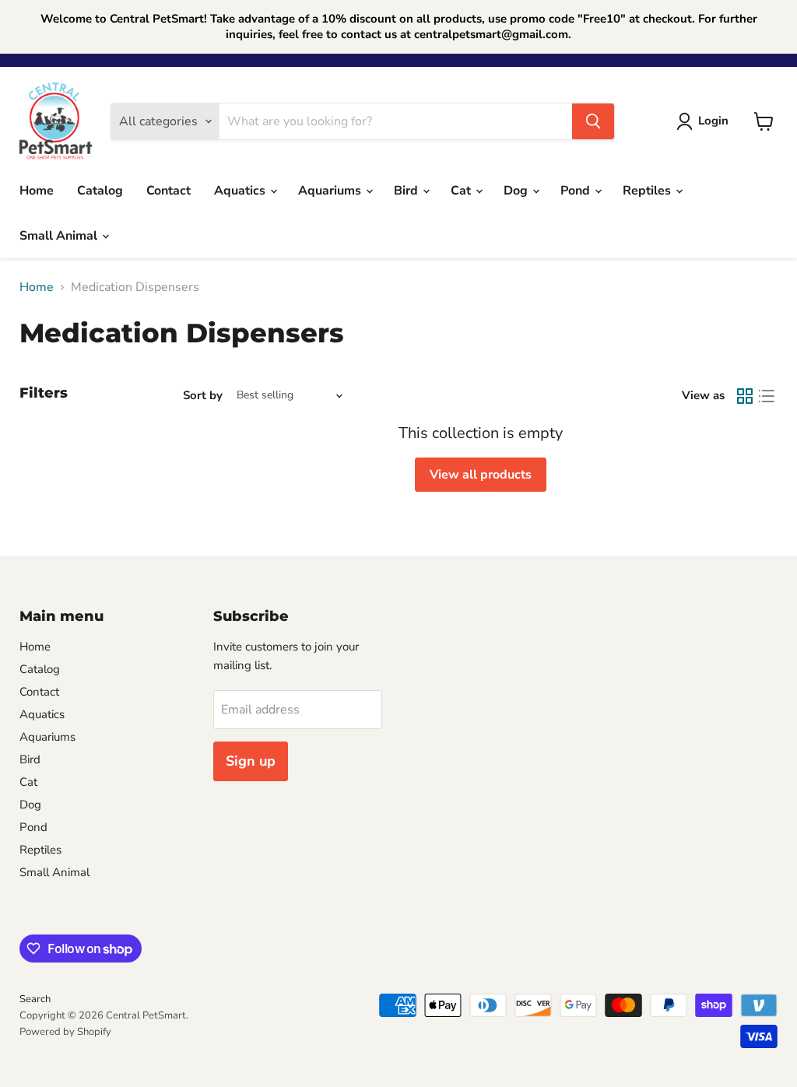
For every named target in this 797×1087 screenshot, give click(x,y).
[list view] (767, 396)
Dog (517, 190)
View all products (481, 474)
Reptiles (648, 190)
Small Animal (59, 235)
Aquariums (331, 190)
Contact (168, 190)
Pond (576, 190)
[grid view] (745, 396)
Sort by (203, 395)
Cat (462, 190)
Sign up (251, 761)
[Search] (593, 121)
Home (36, 190)
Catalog (100, 190)
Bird (407, 190)
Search (35, 999)
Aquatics (241, 190)
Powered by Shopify (65, 1032)
